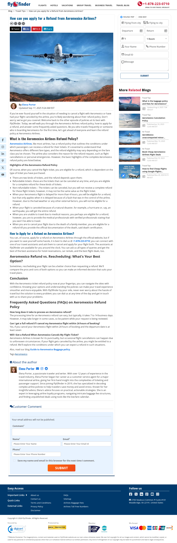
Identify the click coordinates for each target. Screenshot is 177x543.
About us (35, 495)
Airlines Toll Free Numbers (76, 506)
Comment (18, 426)
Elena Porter (29, 104)
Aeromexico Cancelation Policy (153, 119)
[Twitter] (4, 167)
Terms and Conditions (41, 502)
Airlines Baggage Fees (74, 502)
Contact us (36, 499)
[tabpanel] (75, 502)
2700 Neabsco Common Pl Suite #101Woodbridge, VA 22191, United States (147, 501)
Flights (42, 5)
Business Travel (103, 5)
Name (16, 439)
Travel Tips (20, 11)
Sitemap (67, 499)
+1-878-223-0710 (156, 4)
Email (66, 439)
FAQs (66, 495)
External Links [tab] (15, 505)
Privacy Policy (37, 506)
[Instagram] (4, 147)
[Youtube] (4, 174)
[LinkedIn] (4, 154)
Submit (61, 468)
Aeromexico (21, 354)
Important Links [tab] (16, 495)
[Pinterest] (4, 161)
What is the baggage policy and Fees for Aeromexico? (155, 102)
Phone (16, 449)
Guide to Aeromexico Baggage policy (50, 349)
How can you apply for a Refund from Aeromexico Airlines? (56, 11)
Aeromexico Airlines (21, 143)
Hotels (54, 5)
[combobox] (132, 22)
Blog (10, 11)
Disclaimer (36, 510)
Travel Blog (122, 5)
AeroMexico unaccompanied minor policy (153, 136)
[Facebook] (4, 140)
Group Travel (84, 5)
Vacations (67, 5)
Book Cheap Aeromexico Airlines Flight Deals (153, 153)
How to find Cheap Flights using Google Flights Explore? (154, 170)
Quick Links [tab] (14, 500)
